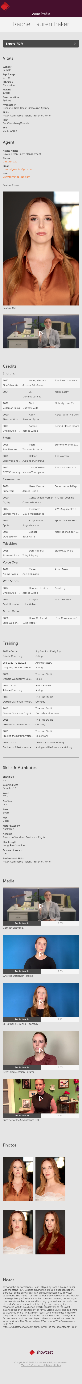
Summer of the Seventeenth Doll (21, 1120)
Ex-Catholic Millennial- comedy (20, 1024)
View (18, 1182)
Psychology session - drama (19, 1072)
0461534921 (10, 161)
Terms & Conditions (32, 1365)
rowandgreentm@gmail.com (19, 169)
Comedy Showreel (13, 928)
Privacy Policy (53, 1365)
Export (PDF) (14, 43)
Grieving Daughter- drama (18, 976)
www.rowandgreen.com (16, 177)
